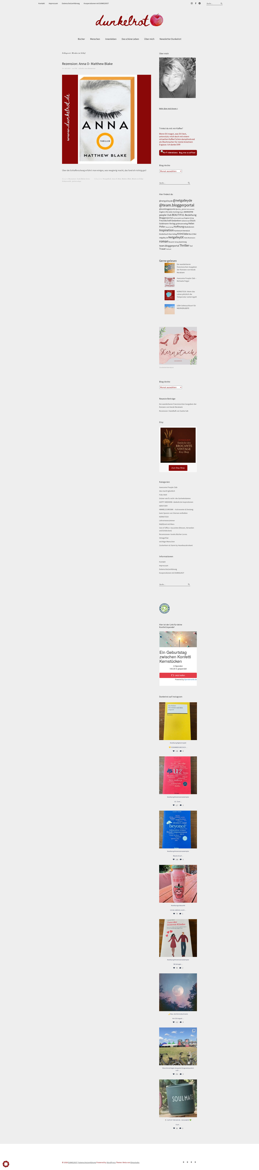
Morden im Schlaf (137, 179)
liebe (186, 233)
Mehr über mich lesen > (168, 108)
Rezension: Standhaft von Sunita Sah (173, 411)
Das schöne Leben (130, 39)
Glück (192, 220)
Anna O (114, 179)
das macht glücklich (167, 491)
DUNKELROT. (73, 1162)
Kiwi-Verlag (173, 234)
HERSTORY (163, 506)
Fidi (76, 68)
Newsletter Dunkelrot (170, 39)
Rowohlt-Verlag (174, 242)
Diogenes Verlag (189, 218)
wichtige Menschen (167, 541)
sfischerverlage (76, 181)
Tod (191, 246)
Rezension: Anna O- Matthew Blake (87, 63)
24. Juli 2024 (66, 68)
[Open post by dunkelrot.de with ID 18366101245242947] (178, 884)
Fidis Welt (163, 495)
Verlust (168, 249)
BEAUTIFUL (178, 214)
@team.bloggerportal (176, 205)
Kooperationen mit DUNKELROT (96, 3)
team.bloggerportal (169, 245)
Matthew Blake (126, 179)
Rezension (191, 238)
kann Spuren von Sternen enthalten (173, 513)
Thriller (184, 245)
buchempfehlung (178, 218)
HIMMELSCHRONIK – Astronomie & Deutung (176, 509)
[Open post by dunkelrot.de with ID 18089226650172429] (178, 829)
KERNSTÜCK (164, 517)
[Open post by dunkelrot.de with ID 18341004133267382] (178, 721)
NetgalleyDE (176, 237)
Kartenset (178, 230)
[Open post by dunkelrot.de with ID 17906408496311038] (178, 775)
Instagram (192, 3)
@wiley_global (181, 209)
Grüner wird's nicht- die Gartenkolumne (175, 498)
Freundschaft (165, 220)
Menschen (95, 39)
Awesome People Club (168, 487)
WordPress (111, 1162)
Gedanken (176, 220)
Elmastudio (134, 1162)
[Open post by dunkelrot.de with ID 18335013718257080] (178, 992)
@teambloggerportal (167, 209)
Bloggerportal (166, 217)
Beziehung (190, 214)
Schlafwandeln (66, 181)
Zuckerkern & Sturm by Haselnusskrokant (176, 545)
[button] (6, 1164)
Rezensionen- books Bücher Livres (79, 179)
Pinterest (199, 3)
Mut (194, 234)
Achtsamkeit (190, 209)
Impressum (53, 3)
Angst (181, 212)
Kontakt (41, 3)
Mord (191, 234)
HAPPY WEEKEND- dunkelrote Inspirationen (176, 502)
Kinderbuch (163, 234)
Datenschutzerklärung (71, 3)
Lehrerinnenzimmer (167, 520)
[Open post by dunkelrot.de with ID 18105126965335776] (178, 1098)
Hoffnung (179, 226)
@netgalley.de (166, 200)
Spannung (183, 242)
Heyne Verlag (169, 227)
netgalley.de (163, 238)
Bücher (81, 39)
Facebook (196, 3)
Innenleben (110, 39)
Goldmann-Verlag (167, 223)
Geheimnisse (185, 221)
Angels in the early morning (169, 212)
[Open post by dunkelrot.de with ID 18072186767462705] (178, 938)
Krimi (119, 179)
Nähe (186, 238)
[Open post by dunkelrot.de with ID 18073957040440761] (178, 1046)
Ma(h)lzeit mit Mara (166, 524)
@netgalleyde (107, 179)
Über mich (149, 39)
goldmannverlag (182, 224)
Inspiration (166, 230)
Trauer (162, 248)
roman (163, 241)
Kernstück (186, 231)
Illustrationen (189, 227)
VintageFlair (164, 538)
